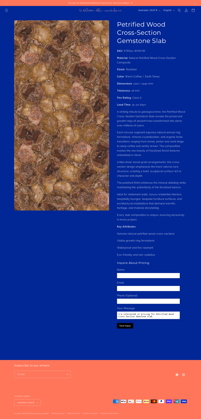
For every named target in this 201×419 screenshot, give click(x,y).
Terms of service (90, 413)
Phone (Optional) (127, 295)
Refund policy (73, 413)
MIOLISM (26, 414)
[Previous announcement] (6, 3)
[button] (6, 10)
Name (120, 269)
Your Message (126, 308)
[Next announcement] (194, 3)
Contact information (110, 413)
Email (120, 282)
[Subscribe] (67, 374)
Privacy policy (58, 413)
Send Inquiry (125, 326)
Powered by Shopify (39, 414)
